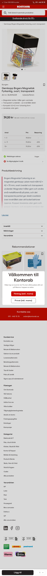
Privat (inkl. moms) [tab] (23, 301)
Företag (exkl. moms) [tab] (23, 294)
